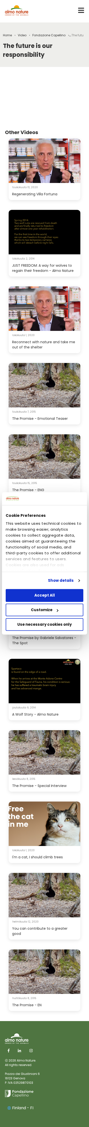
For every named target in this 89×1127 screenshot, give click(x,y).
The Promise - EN (27, 1005)
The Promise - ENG (28, 489)
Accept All (44, 595)
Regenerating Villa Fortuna (34, 194)
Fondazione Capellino (49, 35)
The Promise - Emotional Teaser (40, 418)
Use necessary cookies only (44, 624)
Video (22, 35)
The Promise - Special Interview (39, 785)
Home (7, 35)
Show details (61, 580)
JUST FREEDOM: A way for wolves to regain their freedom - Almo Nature (43, 268)
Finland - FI (22, 1108)
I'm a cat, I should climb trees (37, 857)
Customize (41, 610)
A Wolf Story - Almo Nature (35, 714)
